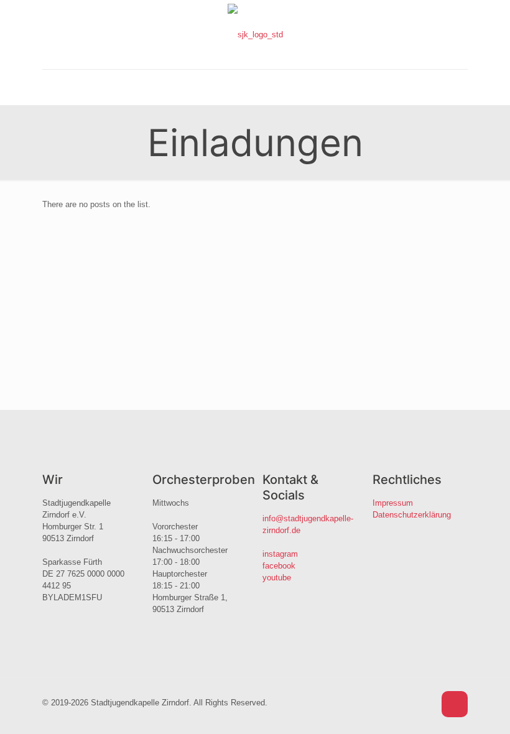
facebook (278, 565)
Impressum (393, 503)
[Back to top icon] (455, 704)
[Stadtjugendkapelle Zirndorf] (255, 34)
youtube (276, 577)
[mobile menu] (52, 87)
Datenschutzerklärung (412, 514)
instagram (280, 554)
